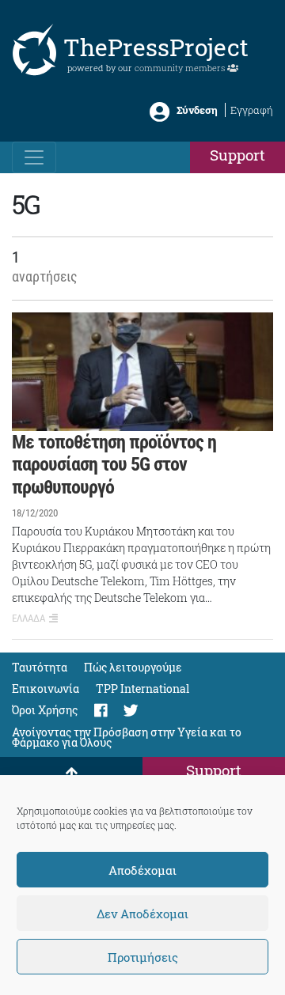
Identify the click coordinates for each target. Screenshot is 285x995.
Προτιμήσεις (143, 957)
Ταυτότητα (39, 667)
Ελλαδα (28, 618)
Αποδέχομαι (142, 870)
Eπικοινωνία (45, 688)
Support (237, 155)
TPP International (142, 688)
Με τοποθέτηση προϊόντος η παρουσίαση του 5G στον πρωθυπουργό (114, 465)
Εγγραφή (251, 110)
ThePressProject (156, 47)
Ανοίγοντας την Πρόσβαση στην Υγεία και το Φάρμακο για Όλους (126, 737)
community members (181, 68)
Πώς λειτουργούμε (133, 667)
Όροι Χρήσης (45, 709)
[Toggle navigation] (34, 157)
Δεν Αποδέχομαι (142, 913)
